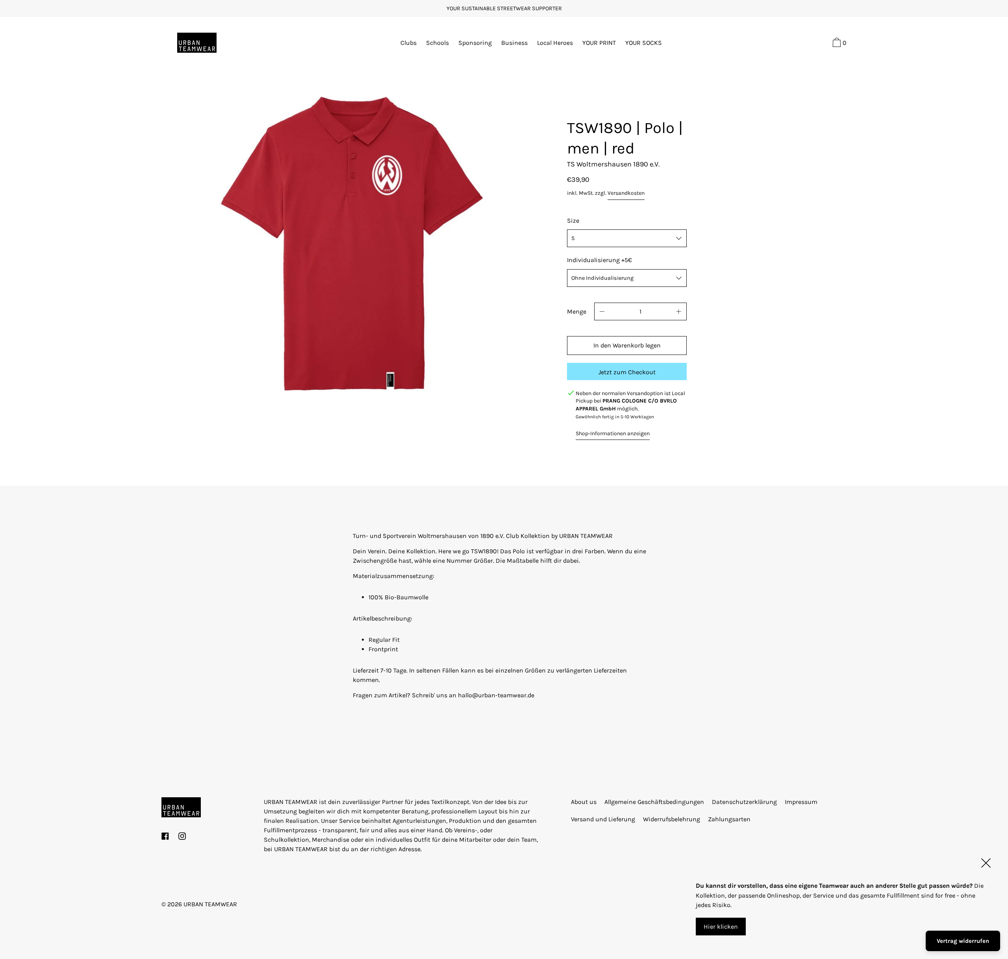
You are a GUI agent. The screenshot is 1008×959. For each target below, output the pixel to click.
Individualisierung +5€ (599, 260)
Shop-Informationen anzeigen (613, 433)
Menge (576, 311)
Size (573, 220)
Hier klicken (721, 926)
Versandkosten (626, 193)
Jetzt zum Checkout (627, 372)
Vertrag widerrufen (963, 940)
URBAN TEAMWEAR (210, 904)
